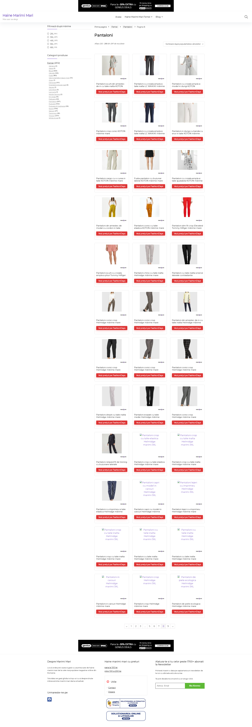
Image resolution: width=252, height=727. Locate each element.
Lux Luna (52, 92)
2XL (52, 34)
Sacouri (51, 111)
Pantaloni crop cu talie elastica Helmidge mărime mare (149, 463)
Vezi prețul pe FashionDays (111, 91)
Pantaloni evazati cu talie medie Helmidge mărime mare (146, 417)
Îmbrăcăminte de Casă (57, 85)
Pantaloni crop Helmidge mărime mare (146, 605)
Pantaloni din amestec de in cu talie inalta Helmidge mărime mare (187, 322)
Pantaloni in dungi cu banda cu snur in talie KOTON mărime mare (187, 133)
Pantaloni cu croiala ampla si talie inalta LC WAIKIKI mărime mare (149, 86)
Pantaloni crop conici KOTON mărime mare (110, 132)
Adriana (52, 66)
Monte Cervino (54, 94)
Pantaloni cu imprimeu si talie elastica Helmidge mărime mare (111, 511)
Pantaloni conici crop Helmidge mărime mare (108, 321)
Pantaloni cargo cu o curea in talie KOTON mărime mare (110, 179)
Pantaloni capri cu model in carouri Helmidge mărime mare (147, 511)
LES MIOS (52, 90)
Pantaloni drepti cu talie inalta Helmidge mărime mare (111, 415)
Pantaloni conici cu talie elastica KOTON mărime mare (149, 226)
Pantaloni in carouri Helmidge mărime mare (111, 605)
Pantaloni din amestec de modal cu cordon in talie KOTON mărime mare (109, 228)
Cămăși (52, 73)
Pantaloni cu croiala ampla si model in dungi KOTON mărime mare (186, 86)
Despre (111, 692)
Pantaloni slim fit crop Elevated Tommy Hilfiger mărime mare (187, 226)
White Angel (53, 118)
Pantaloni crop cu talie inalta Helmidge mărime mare (186, 463)
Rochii (51, 109)
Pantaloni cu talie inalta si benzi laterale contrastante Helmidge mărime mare (187, 275)
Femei (50, 63)
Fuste (51, 75)
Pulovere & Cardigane (57, 106)
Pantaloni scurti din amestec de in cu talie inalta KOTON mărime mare (110, 86)
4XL (52, 40)
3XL (52, 37)
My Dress (52, 97)
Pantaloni (52, 101)
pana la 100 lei (111, 667)
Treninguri (53, 113)
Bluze (51, 71)
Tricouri (52, 116)
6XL (52, 47)
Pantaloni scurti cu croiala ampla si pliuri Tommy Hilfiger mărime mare (111, 275)
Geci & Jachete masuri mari (59, 78)
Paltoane (52, 99)
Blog (158, 17)
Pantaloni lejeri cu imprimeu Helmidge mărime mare (186, 510)
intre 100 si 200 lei (113, 671)
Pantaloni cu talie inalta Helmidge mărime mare (146, 557)
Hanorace (52, 83)
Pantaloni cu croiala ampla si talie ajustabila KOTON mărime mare (187, 180)
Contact (112, 688)
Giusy (51, 80)
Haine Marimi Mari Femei (137, 17)
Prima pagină (100, 27)
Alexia (51, 68)
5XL (52, 44)
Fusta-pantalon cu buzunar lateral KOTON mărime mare (148, 179)
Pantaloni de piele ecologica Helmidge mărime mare (186, 605)
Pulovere (52, 104)
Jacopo (51, 87)
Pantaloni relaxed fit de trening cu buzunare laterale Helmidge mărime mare (111, 464)
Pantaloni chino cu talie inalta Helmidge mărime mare (148, 274)
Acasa (118, 17)
